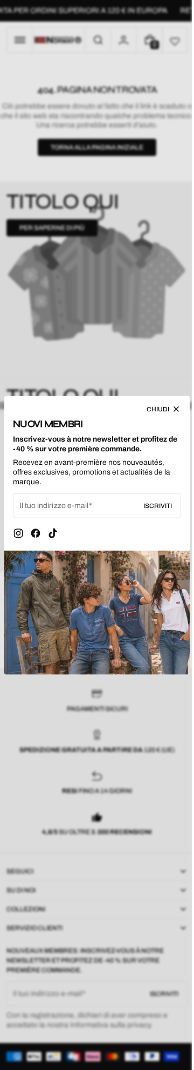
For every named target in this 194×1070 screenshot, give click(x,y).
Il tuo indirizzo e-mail (53, 508)
